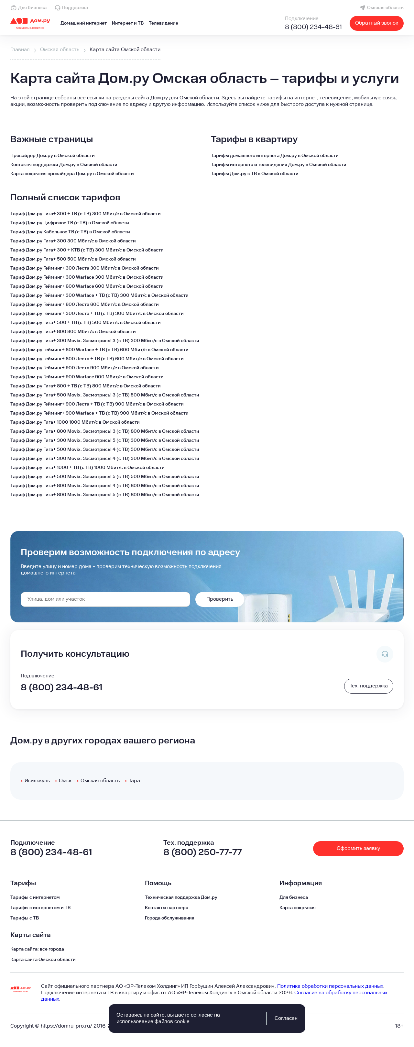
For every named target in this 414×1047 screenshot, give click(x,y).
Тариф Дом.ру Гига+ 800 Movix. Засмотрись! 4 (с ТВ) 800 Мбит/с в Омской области (104, 485)
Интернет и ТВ (128, 23)
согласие (202, 1015)
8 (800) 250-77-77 (202, 852)
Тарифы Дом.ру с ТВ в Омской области (255, 173)
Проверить (219, 599)
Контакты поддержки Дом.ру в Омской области (63, 164)
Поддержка (75, 7)
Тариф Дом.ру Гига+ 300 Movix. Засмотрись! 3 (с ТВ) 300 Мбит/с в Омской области (104, 340)
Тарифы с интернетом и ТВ (40, 907)
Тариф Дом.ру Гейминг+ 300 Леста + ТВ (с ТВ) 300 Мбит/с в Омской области (97, 313)
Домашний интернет (83, 23)
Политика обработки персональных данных (330, 986)
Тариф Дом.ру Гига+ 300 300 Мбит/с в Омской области (73, 241)
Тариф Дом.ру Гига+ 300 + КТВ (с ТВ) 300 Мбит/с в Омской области (87, 250)
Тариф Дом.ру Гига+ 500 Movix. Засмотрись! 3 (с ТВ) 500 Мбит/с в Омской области (104, 395)
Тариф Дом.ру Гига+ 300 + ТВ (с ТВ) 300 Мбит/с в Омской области (85, 214)
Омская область (385, 7)
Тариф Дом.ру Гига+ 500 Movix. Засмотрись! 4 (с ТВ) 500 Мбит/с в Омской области (104, 449)
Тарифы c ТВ (24, 918)
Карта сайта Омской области (43, 959)
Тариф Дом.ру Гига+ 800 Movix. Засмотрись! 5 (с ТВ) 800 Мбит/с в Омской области (104, 494)
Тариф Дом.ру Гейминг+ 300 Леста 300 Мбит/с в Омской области (84, 268)
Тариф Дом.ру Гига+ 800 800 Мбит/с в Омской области (73, 331)
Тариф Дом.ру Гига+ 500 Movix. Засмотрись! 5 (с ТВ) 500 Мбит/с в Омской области (104, 476)
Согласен (286, 1018)
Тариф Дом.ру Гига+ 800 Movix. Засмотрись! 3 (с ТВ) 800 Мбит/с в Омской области (104, 431)
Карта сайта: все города (37, 949)
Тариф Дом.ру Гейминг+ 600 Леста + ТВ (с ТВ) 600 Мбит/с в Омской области (97, 359)
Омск (65, 781)
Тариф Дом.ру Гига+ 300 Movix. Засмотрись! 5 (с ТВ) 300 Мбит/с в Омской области (104, 440)
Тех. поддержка (369, 686)
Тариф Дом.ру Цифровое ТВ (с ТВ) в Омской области (69, 223)
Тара (134, 781)
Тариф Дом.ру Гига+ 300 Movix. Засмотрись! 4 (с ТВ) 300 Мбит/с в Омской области (104, 458)
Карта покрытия (297, 907)
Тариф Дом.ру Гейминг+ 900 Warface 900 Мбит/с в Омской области (87, 377)
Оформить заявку (358, 848)
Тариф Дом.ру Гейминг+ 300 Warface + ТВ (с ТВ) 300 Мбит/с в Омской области (99, 295)
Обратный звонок (376, 23)
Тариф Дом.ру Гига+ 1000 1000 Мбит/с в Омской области (75, 422)
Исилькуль (37, 781)
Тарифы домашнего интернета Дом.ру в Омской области (275, 155)
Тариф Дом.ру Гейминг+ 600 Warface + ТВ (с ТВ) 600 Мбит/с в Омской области (99, 349)
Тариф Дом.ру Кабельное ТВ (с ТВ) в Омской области (70, 232)
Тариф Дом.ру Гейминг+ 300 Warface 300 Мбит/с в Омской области (87, 277)
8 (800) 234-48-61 (313, 27)
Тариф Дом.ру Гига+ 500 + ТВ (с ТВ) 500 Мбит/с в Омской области (85, 322)
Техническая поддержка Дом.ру (181, 897)
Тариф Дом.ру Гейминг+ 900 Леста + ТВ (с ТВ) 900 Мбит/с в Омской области (97, 404)
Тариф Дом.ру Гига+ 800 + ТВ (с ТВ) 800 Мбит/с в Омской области (85, 386)
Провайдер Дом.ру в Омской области (52, 155)
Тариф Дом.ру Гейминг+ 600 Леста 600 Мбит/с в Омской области (84, 304)
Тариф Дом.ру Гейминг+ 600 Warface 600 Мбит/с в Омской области (87, 286)
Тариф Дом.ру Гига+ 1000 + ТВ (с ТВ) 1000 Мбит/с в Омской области (87, 467)
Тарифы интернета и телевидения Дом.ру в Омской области (278, 164)
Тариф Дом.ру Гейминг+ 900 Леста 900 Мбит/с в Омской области (84, 368)
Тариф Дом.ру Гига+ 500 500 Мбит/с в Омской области (73, 259)
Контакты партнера (166, 907)
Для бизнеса (32, 7)
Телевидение (163, 23)
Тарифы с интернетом (35, 897)
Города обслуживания (169, 918)
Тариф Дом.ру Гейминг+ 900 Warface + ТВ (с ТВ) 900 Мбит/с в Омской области (99, 413)
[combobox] (105, 599)
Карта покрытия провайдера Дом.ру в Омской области (72, 173)
